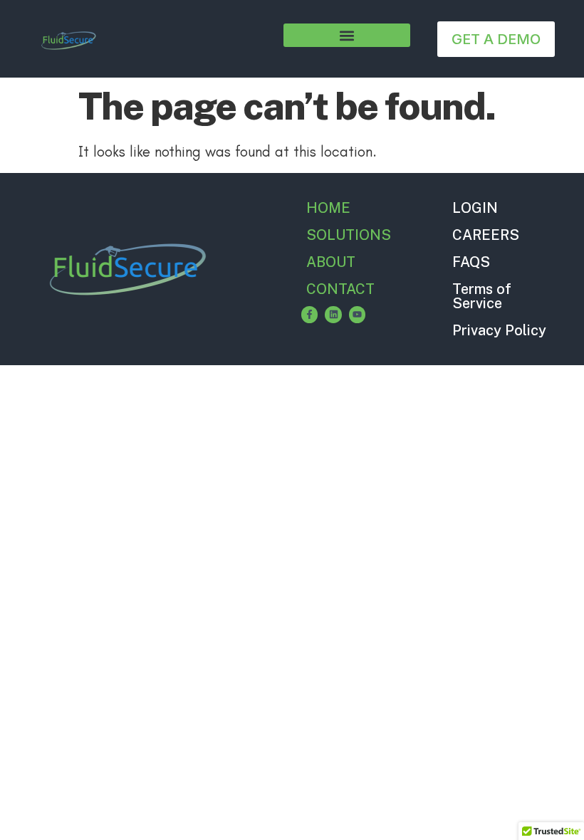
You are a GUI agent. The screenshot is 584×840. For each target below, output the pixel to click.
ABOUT (330, 262)
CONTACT (340, 289)
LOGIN (475, 207)
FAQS (471, 262)
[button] (346, 35)
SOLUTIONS (348, 234)
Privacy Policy (499, 330)
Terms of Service (481, 296)
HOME (328, 207)
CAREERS (485, 234)
